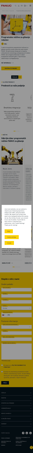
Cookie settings (11, 237)
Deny (8, 231)
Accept (9, 243)
